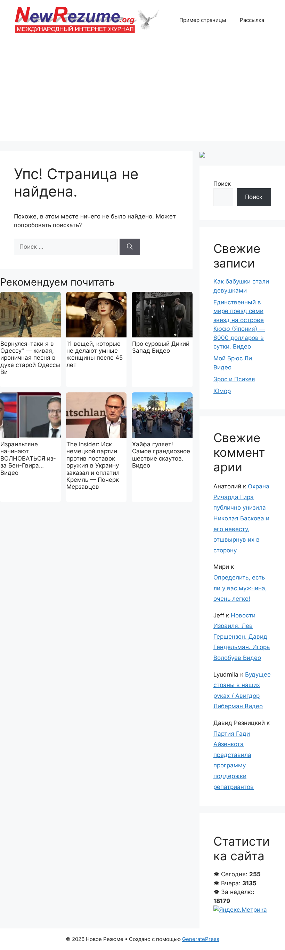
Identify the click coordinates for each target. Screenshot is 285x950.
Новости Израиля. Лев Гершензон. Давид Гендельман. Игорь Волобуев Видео (241, 636)
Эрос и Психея (234, 379)
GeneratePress (200, 939)
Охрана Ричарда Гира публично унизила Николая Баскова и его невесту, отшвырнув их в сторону (241, 518)
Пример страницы (202, 20)
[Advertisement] (142, 92)
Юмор (222, 391)
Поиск (222, 183)
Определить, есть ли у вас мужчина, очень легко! (240, 588)
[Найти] (130, 247)
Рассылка (252, 20)
